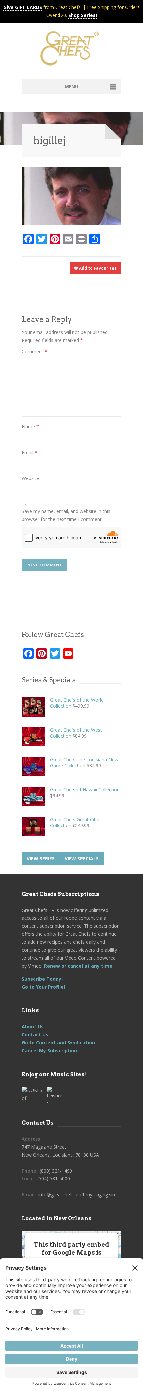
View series (41, 858)
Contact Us (35, 1034)
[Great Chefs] (71, 50)
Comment (34, 351)
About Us (33, 1026)
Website (30, 478)
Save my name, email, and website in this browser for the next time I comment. (66, 515)
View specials (82, 858)
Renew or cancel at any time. (78, 966)
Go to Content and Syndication (58, 1042)
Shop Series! (82, 15)
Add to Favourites (97, 268)
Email (29, 452)
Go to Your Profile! (43, 987)
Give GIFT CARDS (22, 7)
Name (30, 426)
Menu (71, 86)
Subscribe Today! (42, 979)
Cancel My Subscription (49, 1050)
